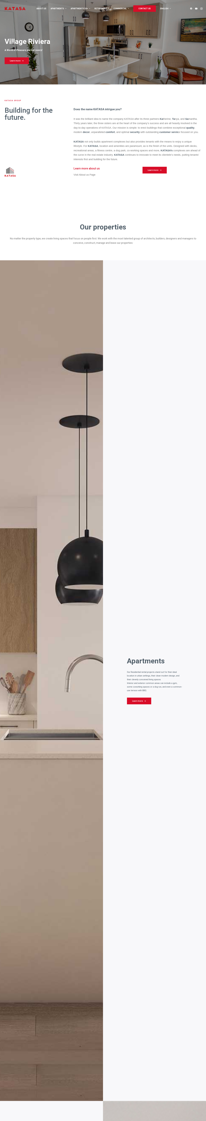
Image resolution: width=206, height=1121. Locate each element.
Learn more (15, 61)
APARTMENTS (57, 8)
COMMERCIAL (120, 8)
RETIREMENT (100, 8)
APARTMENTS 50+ (79, 8)
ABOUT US (41, 8)
